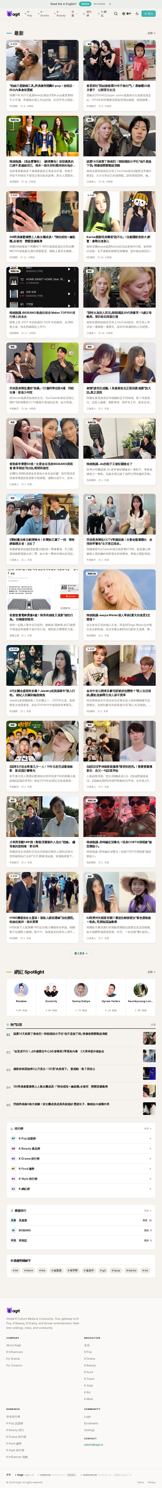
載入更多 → (81, 953)
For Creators (14, 1365)
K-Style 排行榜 (24, 1178)
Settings (89, 1430)
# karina (131, 1270)
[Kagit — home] (13, 13)
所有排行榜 (13, 1416)
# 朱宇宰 (73, 1270)
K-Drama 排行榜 (26, 1158)
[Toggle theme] (137, 13)
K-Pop (29, 13)
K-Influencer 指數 (17, 1457)
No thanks (99, 4)
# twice (28, 1270)
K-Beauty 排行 (15, 1430)
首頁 (87, 1345)
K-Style (88, 1385)
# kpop (116, 1270)
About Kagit (13, 1345)
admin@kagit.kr (93, 1444)
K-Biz (87, 1392)
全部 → (152, 33)
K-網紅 (103, 13)
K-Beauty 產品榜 (26, 1148)
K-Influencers (14, 1352)
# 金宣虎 (56, 1270)
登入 (150, 13)
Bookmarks (91, 1423)
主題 (73, 13)
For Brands (13, 1358)
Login (87, 1416)
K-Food (88, 1372)
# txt (15, 1270)
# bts (42, 1270)
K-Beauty (61, 13)
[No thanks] (110, 4)
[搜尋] (115, 13)
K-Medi (88, 1399)
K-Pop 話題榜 (24, 1138)
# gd (102, 1270)
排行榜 (89, 13)
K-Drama (44, 13)
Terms (140, 1482)
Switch (85, 4)
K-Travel (89, 1378)
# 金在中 (89, 1270)
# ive (145, 1270)
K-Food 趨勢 (23, 1168)
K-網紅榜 (21, 1188)
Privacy (152, 1482)
